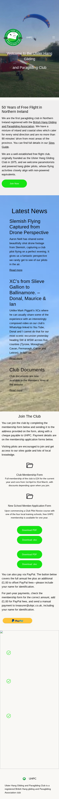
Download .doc (29, 540)
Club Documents (27, 369)
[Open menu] (54, 37)
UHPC (29, 37)
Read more (15, 270)
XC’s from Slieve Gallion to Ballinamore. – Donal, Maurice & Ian (27, 293)
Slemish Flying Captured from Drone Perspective (29, 227)
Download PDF (29, 530)
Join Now (14, 183)
